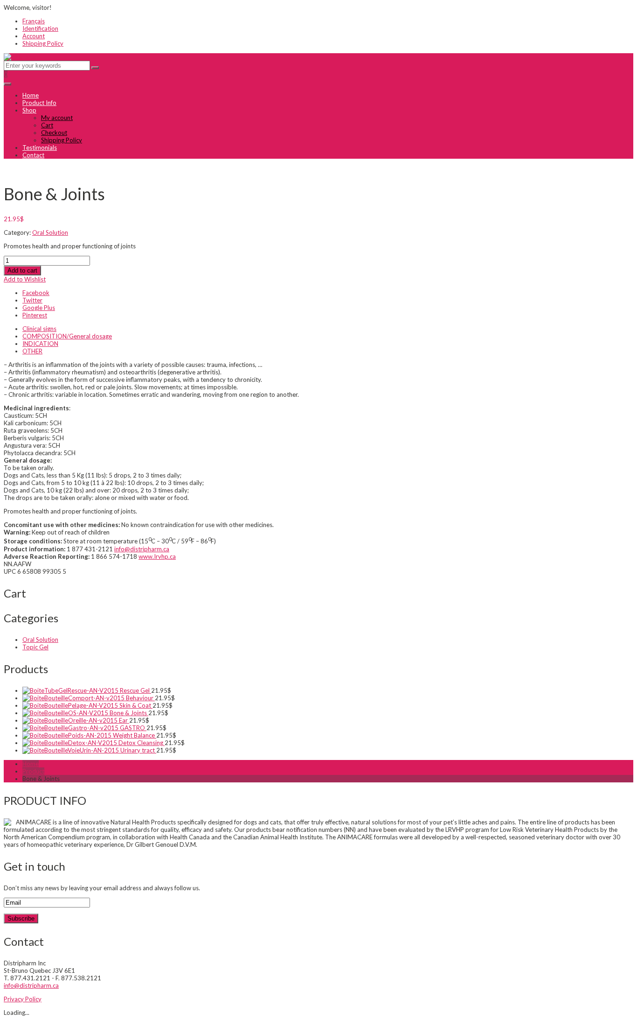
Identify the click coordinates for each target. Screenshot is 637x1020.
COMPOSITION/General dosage (67, 336)
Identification (40, 28)
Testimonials (39, 147)
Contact (33, 155)
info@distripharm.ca (141, 549)
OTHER (32, 351)
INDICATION (40, 343)
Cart (47, 125)
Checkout (54, 132)
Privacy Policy (23, 999)
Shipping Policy (42, 43)
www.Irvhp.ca (157, 556)
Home (30, 95)
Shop (29, 110)
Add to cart (22, 270)
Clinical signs (39, 328)
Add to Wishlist (25, 279)
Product (33, 771)
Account (33, 36)
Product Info (39, 102)
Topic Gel (35, 647)
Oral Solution (50, 232)
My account (57, 117)
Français (33, 21)
